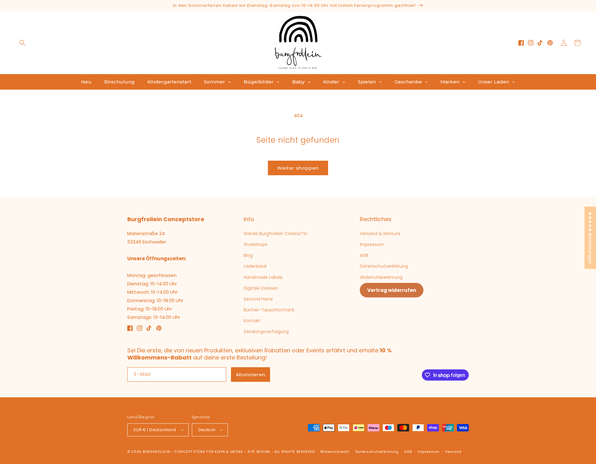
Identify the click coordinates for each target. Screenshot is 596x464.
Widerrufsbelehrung (381, 277)
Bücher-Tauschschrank (269, 310)
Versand (453, 451)
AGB (364, 255)
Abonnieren (250, 374)
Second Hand (258, 299)
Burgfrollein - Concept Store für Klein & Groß (193, 451)
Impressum (372, 244)
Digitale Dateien (261, 288)
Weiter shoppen (298, 168)
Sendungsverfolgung (266, 331)
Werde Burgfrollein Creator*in (275, 233)
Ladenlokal (255, 266)
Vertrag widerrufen (391, 290)
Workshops (255, 244)
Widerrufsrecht (335, 451)
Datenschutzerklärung (384, 266)
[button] (22, 43)
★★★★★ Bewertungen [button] (590, 238)
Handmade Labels (263, 277)
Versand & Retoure (380, 233)
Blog (248, 255)
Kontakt (252, 321)
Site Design (258, 451)
